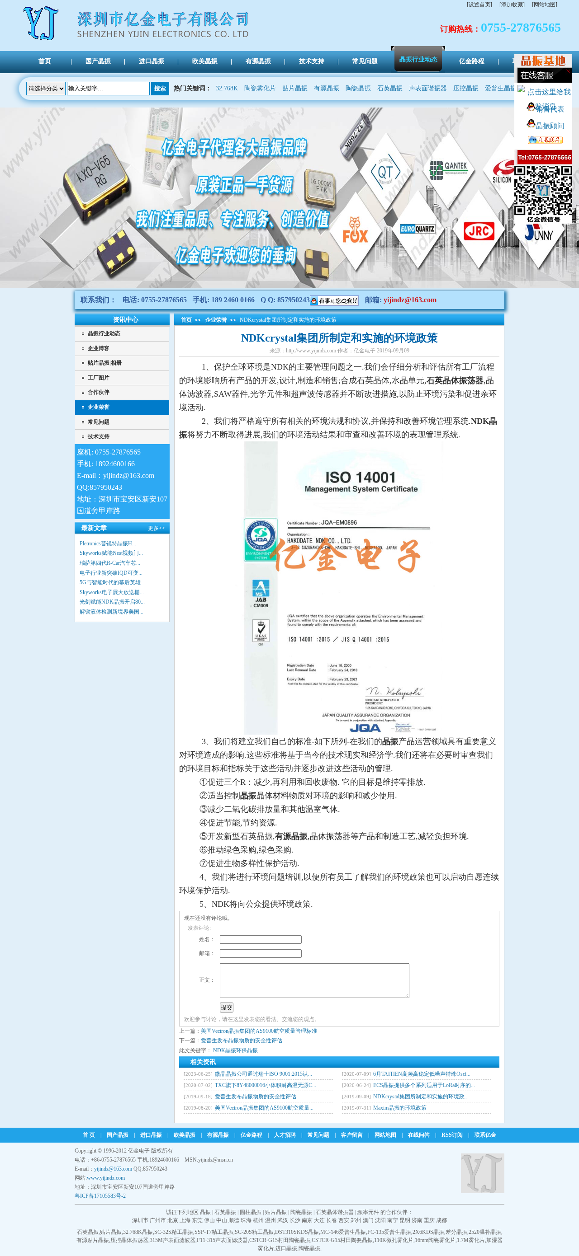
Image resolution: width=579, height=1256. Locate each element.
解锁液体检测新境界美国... (111, 612)
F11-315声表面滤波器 (222, 1240)
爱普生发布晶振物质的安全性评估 (241, 1040)
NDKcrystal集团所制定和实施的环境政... (421, 1096)
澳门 (368, 1220)
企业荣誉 (98, 407)
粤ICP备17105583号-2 (100, 1196)
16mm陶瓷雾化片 (435, 1240)
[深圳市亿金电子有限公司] (42, 40)
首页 (186, 320)
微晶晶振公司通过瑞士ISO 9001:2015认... (263, 1074)
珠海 (246, 1220)
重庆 (429, 1220)
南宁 (392, 1220)
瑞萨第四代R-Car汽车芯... (110, 563)
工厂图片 (98, 378)
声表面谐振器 (428, 88)
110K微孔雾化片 (393, 1240)
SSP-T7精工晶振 (214, 1232)
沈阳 (380, 1220)
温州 (270, 1220)
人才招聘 (285, 1135)
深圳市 (140, 1220)
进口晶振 (151, 1135)
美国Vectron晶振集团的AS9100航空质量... (264, 1108)
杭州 (258, 1220)
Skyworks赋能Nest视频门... (111, 553)
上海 (185, 1220)
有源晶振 (326, 88)
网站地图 (385, 1135)
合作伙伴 (98, 392)
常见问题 (98, 422)
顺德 (233, 1220)
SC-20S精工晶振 (254, 1232)
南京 (307, 1220)
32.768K (227, 88)
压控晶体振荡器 (129, 1240)
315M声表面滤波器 (172, 1240)
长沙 (295, 1220)
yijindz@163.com (410, 300)
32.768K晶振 (138, 1232)
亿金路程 (251, 1135)
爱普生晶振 (501, 88)
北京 (172, 1220)
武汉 (282, 1220)
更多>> (156, 528)
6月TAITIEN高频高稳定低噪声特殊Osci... (421, 1074)
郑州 (356, 1220)
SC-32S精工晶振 (173, 1232)
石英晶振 (390, 88)
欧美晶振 (184, 1135)
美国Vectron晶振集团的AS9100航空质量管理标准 (259, 1031)
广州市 (158, 1220)
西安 (343, 1220)
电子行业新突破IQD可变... (111, 573)
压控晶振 (466, 88)
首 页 (89, 1135)
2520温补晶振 (485, 1232)
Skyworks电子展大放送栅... (112, 592)
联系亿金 (485, 1135)
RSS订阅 (452, 1135)
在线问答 (419, 1135)
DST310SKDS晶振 (297, 1232)
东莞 (197, 1220)
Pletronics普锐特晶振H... (108, 543)
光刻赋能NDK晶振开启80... (112, 602)
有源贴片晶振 (92, 1240)
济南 (417, 1220)
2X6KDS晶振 (428, 1232)
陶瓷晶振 (358, 88)
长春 (331, 1220)
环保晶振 (247, 1050)
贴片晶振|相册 (105, 363)
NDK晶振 (224, 1050)
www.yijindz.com (106, 1178)
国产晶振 (117, 1135)
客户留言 (352, 1135)
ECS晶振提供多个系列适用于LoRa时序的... (424, 1085)
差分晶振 (456, 1232)
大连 (319, 1220)
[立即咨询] (334, 300)
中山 (221, 1220)
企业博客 (98, 348)
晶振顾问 (550, 126)
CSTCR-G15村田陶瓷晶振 (279, 1240)
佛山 (209, 1220)
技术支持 (98, 436)
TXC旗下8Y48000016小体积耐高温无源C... (265, 1085)
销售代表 (550, 109)
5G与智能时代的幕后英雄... (112, 582)
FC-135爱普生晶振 (389, 1232)
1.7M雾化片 (471, 1240)
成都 (441, 1220)
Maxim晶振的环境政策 (400, 1108)
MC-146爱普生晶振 (343, 1232)
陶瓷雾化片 (260, 88)
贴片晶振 (295, 88)
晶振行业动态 (104, 333)
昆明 (404, 1220)
